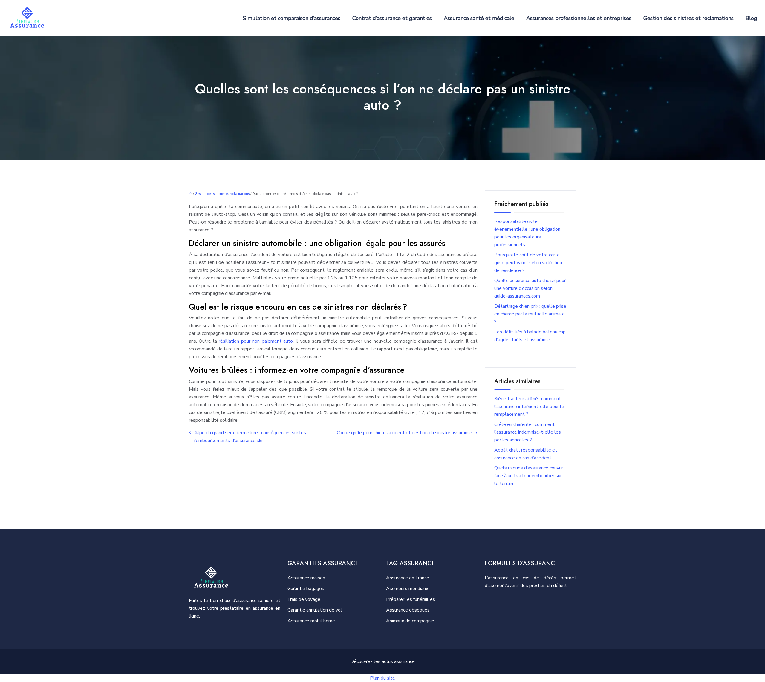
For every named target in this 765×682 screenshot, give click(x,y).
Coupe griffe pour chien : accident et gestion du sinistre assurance (404, 432)
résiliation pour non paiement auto (256, 341)
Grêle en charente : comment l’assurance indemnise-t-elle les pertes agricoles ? (527, 432)
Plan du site (382, 678)
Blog (751, 18)
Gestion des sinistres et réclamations (688, 18)
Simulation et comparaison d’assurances (291, 18)
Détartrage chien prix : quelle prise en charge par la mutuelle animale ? (530, 314)
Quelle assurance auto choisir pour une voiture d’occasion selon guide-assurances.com (530, 288)
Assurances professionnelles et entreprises (578, 18)
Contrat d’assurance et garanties (392, 18)
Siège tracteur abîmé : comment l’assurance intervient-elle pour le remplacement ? (529, 406)
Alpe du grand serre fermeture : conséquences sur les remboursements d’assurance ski (250, 436)
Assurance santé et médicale (479, 18)
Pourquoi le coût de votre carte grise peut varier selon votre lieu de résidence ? (528, 263)
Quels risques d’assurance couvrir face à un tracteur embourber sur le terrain (528, 476)
